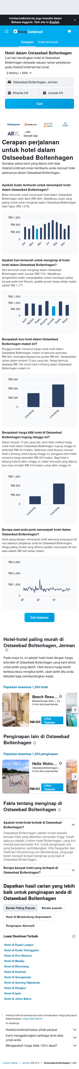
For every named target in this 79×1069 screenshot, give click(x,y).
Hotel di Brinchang (16, 966)
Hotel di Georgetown (17, 977)
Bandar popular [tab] (52, 908)
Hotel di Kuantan (15, 972)
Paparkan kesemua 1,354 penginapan (30, 754)
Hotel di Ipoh (12, 993)
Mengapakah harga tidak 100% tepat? (31, 1045)
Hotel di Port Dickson (18, 955)
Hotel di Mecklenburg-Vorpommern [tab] (28, 917)
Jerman (26, 1062)
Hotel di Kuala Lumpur (19, 945)
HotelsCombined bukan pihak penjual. (32, 1029)
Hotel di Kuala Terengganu (21, 950)
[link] (40, 617)
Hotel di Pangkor (15, 988)
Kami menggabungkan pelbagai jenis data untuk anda (34, 1037)
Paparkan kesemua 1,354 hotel (25, 687)
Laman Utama (10, 1062)
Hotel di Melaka (14, 961)
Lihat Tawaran (49, 720)
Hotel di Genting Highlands (22, 982)
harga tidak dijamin (33, 1018)
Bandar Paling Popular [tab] (20, 908)
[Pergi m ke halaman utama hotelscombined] (28, 31)
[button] (75, 20)
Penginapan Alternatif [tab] (20, 926)
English (54, 22)
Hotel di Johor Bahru (17, 999)
